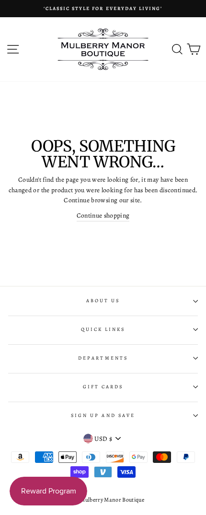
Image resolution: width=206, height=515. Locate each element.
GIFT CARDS (103, 387)
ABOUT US (103, 300)
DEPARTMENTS (103, 358)
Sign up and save (103, 415)
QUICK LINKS (103, 329)
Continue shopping (103, 215)
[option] (103, 8)
